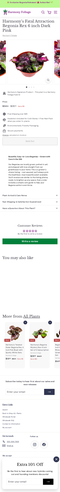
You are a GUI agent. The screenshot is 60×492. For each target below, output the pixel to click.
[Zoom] (48, 80)
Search (5, 410)
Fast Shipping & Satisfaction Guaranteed (21, 202)
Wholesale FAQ (8, 420)
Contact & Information (11, 424)
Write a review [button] (30, 241)
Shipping (5, 135)
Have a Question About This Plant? (18, 208)
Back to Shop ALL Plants (11, 413)
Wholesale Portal (8, 417)
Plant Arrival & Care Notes (14, 195)
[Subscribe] (48, 482)
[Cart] (49, 12)
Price (4, 102)
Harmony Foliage (9, 35)
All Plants (31, 316)
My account (7, 427)
